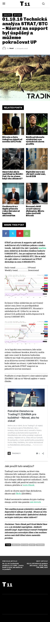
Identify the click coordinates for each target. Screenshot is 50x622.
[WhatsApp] (26, 233)
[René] (4, 48)
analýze (42, 248)
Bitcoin (17, 15)
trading (40, 545)
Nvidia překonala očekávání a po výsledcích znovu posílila (35, 140)
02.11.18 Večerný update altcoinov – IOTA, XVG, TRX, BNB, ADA (37, 565)
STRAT (32, 545)
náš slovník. (35, 502)
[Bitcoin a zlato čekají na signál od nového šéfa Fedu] (13, 124)
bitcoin (24, 545)
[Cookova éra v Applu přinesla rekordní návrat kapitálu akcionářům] (13, 193)
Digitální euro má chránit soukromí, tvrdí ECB (36, 174)
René (12, 48)
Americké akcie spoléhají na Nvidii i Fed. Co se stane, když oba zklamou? (12, 175)
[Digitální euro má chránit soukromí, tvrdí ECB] (37, 159)
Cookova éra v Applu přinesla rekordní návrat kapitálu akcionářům (11, 211)
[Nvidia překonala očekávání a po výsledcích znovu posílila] (37, 124)
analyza (15, 545)
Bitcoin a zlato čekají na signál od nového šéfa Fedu (12, 139)
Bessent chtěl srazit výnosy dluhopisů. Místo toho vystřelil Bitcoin (35, 211)
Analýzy (7, 15)
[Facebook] (5, 233)
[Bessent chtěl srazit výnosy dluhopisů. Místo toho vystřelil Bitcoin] (37, 193)
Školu (18, 493)
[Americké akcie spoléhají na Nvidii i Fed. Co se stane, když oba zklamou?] (13, 159)
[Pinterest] (19, 233)
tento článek (28, 485)
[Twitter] (12, 233)
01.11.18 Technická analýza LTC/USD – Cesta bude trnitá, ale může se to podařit (12, 566)
